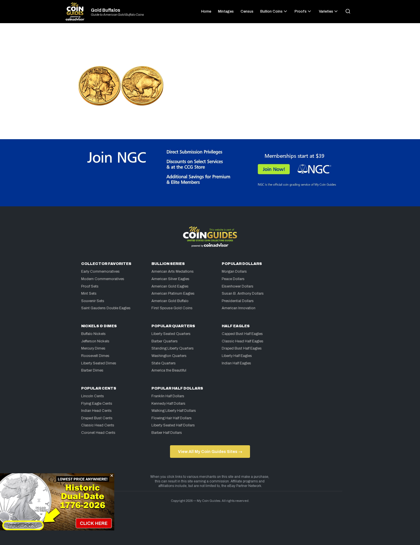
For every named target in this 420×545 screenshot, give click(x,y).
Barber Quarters (164, 341)
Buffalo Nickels (93, 334)
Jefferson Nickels (95, 341)
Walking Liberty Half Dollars (173, 411)
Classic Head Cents (97, 425)
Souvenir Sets (92, 301)
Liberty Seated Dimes (98, 363)
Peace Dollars (233, 279)
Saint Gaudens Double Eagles (106, 308)
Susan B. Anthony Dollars (243, 294)
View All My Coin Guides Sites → (210, 451)
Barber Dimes (92, 370)
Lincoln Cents (92, 396)
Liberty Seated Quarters (171, 334)
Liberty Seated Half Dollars (173, 425)
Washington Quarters (169, 356)
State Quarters (163, 363)
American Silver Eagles (170, 279)
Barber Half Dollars (166, 433)
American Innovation (238, 308)
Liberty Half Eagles (237, 356)
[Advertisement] (210, 47)
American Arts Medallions (172, 271)
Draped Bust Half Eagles (242, 348)
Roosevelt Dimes (95, 356)
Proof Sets (90, 286)
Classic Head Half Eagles (242, 341)
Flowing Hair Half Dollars (171, 418)
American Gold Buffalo (170, 301)
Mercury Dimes (93, 348)
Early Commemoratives (100, 271)
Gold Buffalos (105, 10)
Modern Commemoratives (102, 279)
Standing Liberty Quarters (172, 348)
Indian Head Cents (96, 411)
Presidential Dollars (238, 301)
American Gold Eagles (170, 286)
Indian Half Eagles (236, 363)
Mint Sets (89, 294)
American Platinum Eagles (173, 294)
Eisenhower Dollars (237, 286)
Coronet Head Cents (98, 433)
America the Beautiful (168, 370)
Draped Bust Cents (97, 418)
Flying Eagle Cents (96, 404)
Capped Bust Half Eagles (242, 334)
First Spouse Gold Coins (172, 308)
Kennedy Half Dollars (168, 404)
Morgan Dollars (234, 271)
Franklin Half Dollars (167, 396)
